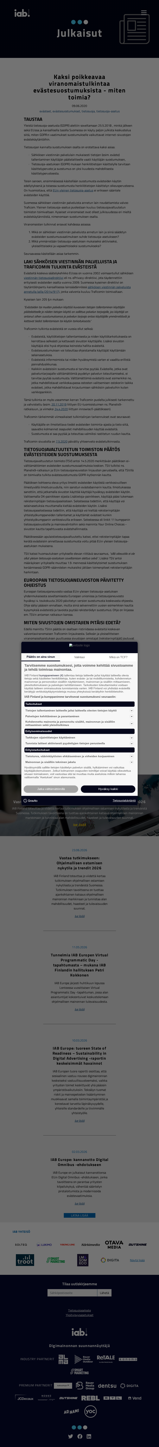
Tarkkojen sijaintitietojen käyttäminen (50, 737)
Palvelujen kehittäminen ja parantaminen (52, 716)
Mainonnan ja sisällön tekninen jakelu (50, 762)
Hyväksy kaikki (108, 789)
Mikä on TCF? (118, 657)
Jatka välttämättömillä (51, 789)
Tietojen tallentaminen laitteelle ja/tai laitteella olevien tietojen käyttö (71, 710)
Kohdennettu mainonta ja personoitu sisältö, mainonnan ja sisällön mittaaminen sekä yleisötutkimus (70, 723)
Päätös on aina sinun (41, 656)
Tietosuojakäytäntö (124, 800)
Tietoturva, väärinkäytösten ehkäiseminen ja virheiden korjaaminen (69, 756)
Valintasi (79, 657)
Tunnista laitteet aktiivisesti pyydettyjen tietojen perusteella (65, 743)
